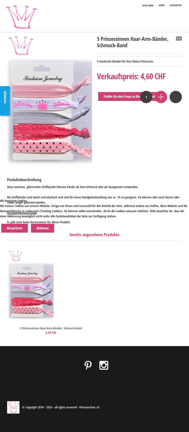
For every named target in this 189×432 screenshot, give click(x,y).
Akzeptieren (14, 228)
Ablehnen (42, 228)
